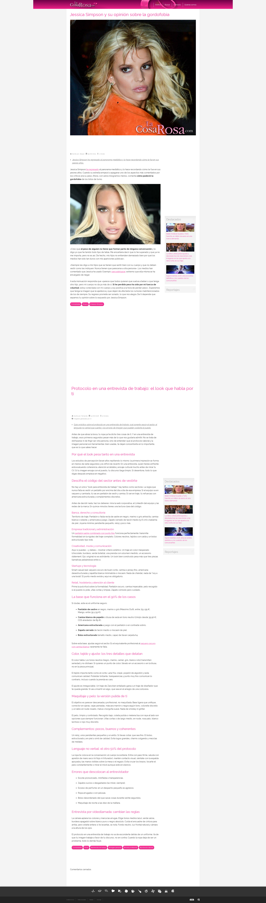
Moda (86, 847)
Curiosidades (75, 304)
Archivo (158, 5)
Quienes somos (190, 5)
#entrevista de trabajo (98, 847)
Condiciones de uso (70, 899)
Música (85, 304)
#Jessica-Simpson (96, 304)
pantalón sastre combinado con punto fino (95, 533)
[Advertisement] (133, 143)
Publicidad (91, 899)
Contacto (177, 5)
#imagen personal (115, 847)
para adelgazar (118, 271)
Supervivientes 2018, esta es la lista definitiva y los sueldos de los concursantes (179, 278)
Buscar (167, 5)
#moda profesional (130, 847)
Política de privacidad (82, 899)
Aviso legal (99, 899)
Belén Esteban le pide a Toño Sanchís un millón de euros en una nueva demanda (179, 236)
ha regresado (92, 169)
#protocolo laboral (146, 847)
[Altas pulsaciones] (93, 891)
